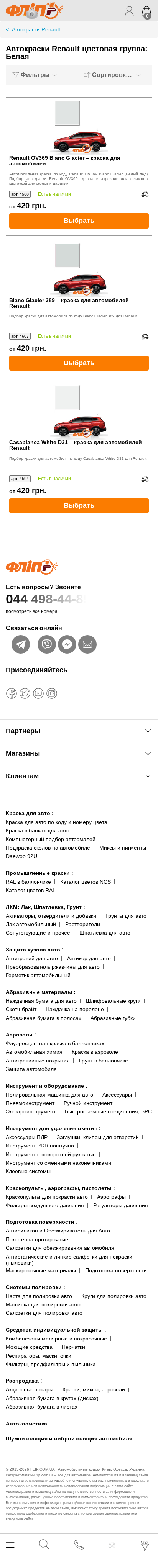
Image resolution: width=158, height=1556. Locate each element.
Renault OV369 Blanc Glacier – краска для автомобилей (64, 161)
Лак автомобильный (31, 924)
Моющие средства (29, 1347)
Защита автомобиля (31, 1069)
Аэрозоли (21, 1034)
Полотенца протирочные (37, 1239)
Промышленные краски (39, 873)
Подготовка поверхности (42, 1222)
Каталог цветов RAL (31, 890)
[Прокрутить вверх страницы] (145, 1522)
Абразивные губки (113, 1018)
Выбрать (79, 220)
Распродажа (24, 1381)
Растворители (82, 924)
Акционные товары (29, 1389)
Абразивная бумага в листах (41, 1407)
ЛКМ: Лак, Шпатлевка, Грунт (45, 907)
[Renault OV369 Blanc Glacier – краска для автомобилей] (79, 126)
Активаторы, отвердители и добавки (51, 916)
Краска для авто (30, 813)
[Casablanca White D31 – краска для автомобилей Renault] (79, 411)
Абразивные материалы (41, 992)
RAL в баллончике (28, 882)
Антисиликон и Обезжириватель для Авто (58, 1230)
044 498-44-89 (48, 599)
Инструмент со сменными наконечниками (58, 1163)
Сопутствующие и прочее (38, 933)
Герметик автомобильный (38, 975)
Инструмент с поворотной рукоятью (51, 1154)
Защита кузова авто (35, 949)
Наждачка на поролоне (75, 1009)
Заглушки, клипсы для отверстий (98, 1137)
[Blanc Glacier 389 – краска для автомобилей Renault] (79, 268)
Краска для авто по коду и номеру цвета (56, 822)
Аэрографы (111, 1197)
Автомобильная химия (34, 1052)
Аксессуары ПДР (27, 1137)
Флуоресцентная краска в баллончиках (55, 1043)
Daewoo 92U (21, 856)
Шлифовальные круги (113, 1001)
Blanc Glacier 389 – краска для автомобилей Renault (69, 303)
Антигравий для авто (32, 958)
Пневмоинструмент (30, 1103)
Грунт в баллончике (103, 1060)
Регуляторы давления (120, 1205)
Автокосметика (26, 1423)
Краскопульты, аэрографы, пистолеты (60, 1188)
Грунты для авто (125, 916)
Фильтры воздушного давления (45, 1205)
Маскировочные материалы (41, 1270)
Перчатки (73, 1347)
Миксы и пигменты (122, 848)
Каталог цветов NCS (85, 882)
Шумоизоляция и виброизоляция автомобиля (69, 1438)
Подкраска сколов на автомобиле (48, 848)
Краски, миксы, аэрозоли (94, 1389)
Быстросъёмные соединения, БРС (108, 1111)
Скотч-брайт (21, 1009)
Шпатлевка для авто (104, 933)
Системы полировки (35, 1287)
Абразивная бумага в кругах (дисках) (52, 1398)
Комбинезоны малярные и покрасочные (56, 1338)
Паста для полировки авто (39, 1296)
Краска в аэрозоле (95, 1052)
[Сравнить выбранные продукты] (112, 1545)
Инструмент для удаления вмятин (53, 1128)
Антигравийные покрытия (38, 1060)
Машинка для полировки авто (43, 1304)
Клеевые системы (28, 1171)
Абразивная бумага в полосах (43, 1018)
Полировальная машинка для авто (49, 1095)
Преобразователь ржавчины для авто (53, 967)
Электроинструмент (31, 1111)
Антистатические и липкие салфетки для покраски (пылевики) (69, 1260)
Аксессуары (117, 1095)
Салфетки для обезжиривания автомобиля (60, 1248)
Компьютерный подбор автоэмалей (50, 839)
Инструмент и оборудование (46, 1086)
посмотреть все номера (32, 611)
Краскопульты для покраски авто (47, 1197)
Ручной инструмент (88, 1103)
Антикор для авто (89, 958)
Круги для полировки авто (113, 1296)
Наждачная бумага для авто (41, 1001)
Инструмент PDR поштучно (40, 1145)
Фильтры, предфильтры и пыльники (50, 1364)
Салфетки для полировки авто (44, 1313)
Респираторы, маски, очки (38, 1356)
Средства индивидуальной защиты (56, 1330)
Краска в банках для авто (37, 830)
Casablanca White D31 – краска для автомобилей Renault (75, 445)
